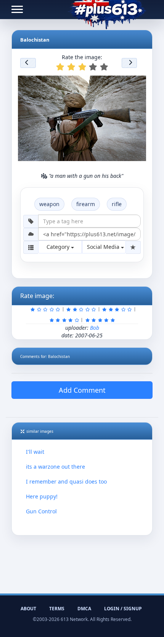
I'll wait (35, 451)
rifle (117, 204)
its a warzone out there (55, 466)
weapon (49, 204)
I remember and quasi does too (66, 481)
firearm (85, 204)
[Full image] (140, 80)
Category (59, 246)
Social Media (104, 246)
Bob (94, 327)
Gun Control (41, 511)
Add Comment (82, 390)
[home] (107, 9)
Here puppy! (42, 496)
